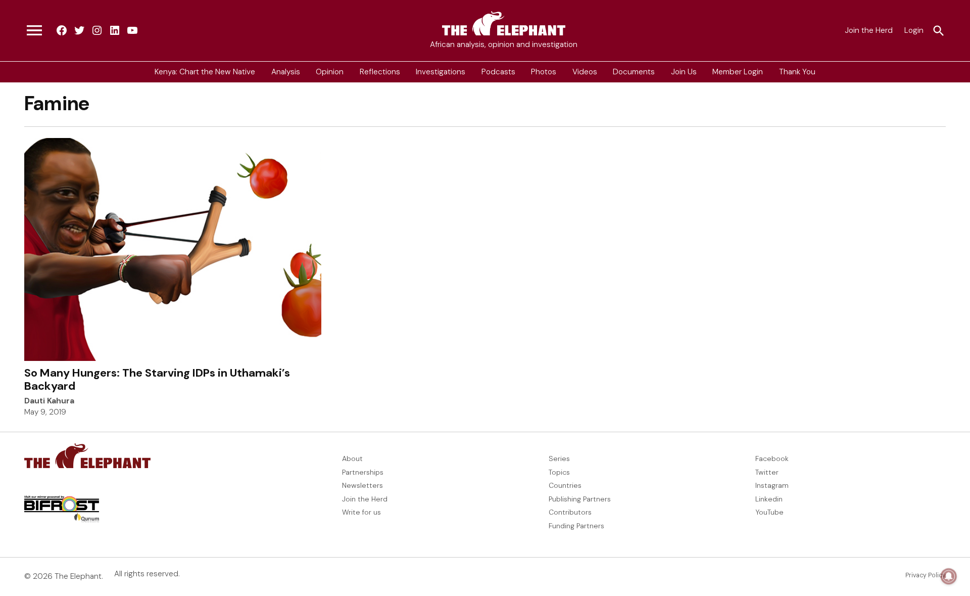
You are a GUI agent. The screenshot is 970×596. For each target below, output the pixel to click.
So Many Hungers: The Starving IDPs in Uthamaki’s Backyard (157, 379)
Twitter (767, 472)
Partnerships (362, 472)
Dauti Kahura (49, 401)
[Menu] (34, 30)
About (352, 458)
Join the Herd (869, 30)
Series (559, 458)
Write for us (361, 512)
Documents (634, 72)
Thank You (797, 72)
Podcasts (498, 72)
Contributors (570, 512)
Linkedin (769, 498)
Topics (559, 472)
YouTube (769, 512)
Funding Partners (576, 525)
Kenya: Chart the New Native (205, 72)
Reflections (380, 72)
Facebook (772, 458)
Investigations (440, 72)
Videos (584, 72)
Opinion (330, 72)
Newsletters (362, 485)
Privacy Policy (925, 575)
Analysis (285, 72)
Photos (543, 72)
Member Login (737, 72)
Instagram (772, 485)
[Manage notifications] (949, 576)
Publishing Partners (580, 498)
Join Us (684, 72)
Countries (565, 485)
